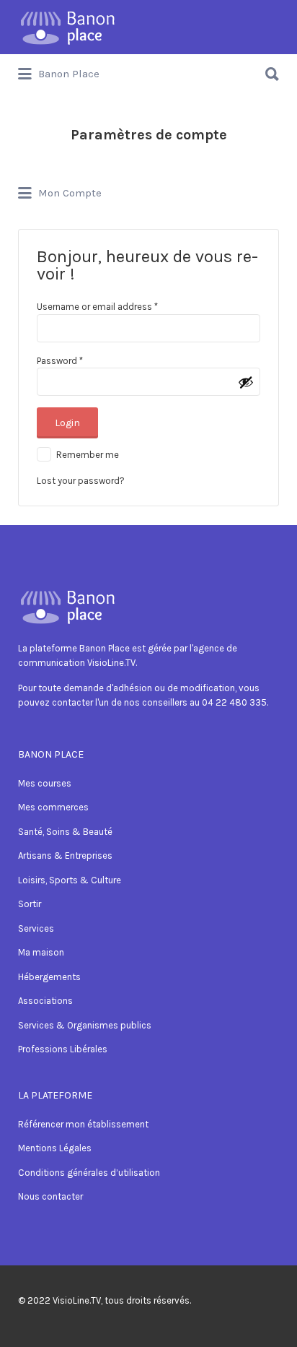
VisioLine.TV (77, 1300)
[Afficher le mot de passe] (246, 382)
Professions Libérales (62, 1049)
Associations (45, 1000)
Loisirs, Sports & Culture (69, 880)
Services (36, 928)
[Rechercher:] (148, 68)
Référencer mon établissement (83, 1124)
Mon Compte (68, 193)
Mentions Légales (55, 1148)
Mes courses (44, 783)
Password (60, 360)
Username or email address (97, 306)
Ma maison (41, 952)
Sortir (29, 903)
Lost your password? (81, 480)
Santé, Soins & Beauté (65, 831)
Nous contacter (50, 1196)
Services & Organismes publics (84, 1025)
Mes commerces (53, 807)
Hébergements (49, 976)
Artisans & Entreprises (65, 855)
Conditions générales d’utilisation (89, 1172)
